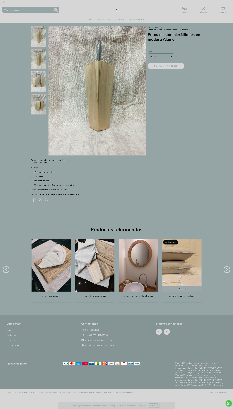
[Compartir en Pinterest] (46, 201)
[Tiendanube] (218, 393)
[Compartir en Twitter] (40, 201)
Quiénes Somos (137, 19)
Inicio (90, 19)
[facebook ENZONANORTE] (8, 2)
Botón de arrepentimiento (123, 392)
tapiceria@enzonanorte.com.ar (99, 340)
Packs (150, 51)
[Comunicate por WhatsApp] (229, 403)
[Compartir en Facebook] (34, 201)
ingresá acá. (106, 392)
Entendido (154, 405)
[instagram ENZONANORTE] (4, 2)
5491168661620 (92, 330)
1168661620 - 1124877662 (97, 335)
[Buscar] (56, 10)
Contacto (120, 19)
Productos (103, 19)
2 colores (182, 289)
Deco (157, 27)
